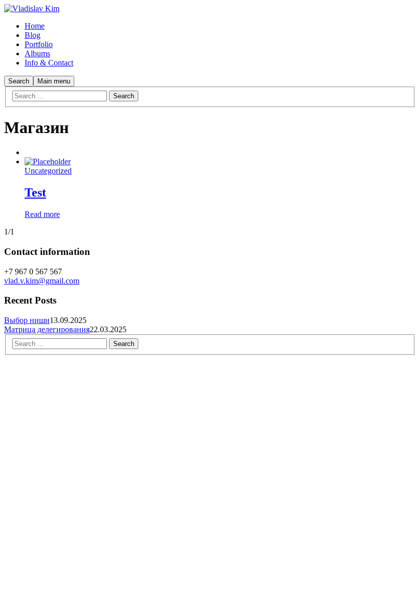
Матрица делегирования (47, 329)
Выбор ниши (27, 320)
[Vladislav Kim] (31, 8)
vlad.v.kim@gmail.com (41, 280)
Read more (42, 214)
